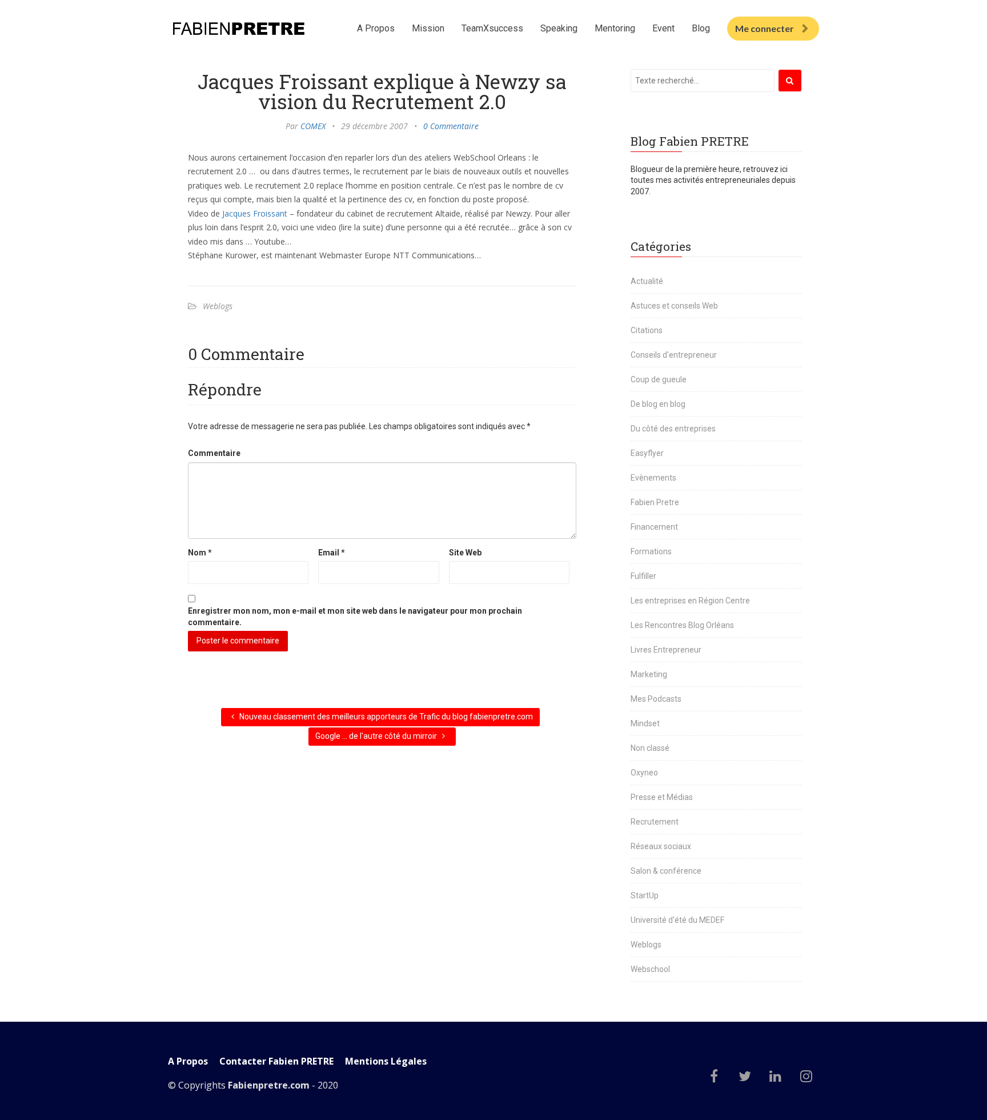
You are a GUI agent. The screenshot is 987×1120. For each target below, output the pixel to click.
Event (663, 28)
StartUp (645, 895)
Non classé (650, 748)
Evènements (653, 477)
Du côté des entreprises (673, 428)
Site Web (465, 552)
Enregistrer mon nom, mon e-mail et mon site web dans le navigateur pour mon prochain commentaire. (355, 616)
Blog (701, 28)
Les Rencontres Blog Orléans (682, 625)
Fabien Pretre (655, 502)
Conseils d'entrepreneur (674, 354)
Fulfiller (643, 576)
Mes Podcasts (656, 698)
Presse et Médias (662, 797)
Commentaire (214, 453)
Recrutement (655, 821)
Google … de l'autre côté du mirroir (377, 736)
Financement (654, 526)
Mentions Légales (386, 1061)
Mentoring (615, 28)
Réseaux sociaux (661, 846)
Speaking (558, 28)
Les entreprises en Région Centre (690, 600)
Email (331, 552)
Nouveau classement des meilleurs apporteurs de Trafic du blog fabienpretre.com (385, 716)
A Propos (376, 28)
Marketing (649, 674)
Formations (651, 551)
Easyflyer (647, 453)
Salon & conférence (666, 870)
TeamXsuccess (492, 28)
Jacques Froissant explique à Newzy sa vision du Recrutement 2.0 (382, 91)
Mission (428, 28)
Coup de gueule (659, 379)
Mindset (645, 723)
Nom (200, 552)
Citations (647, 330)
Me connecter (764, 28)
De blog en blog (658, 404)
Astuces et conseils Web (674, 305)
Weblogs (217, 306)
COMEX (313, 126)
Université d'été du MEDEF (677, 920)
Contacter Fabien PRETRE (276, 1061)
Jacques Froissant (254, 213)
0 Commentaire (451, 126)
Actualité (647, 281)
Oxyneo (644, 772)
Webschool (650, 969)
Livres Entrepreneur (666, 649)
